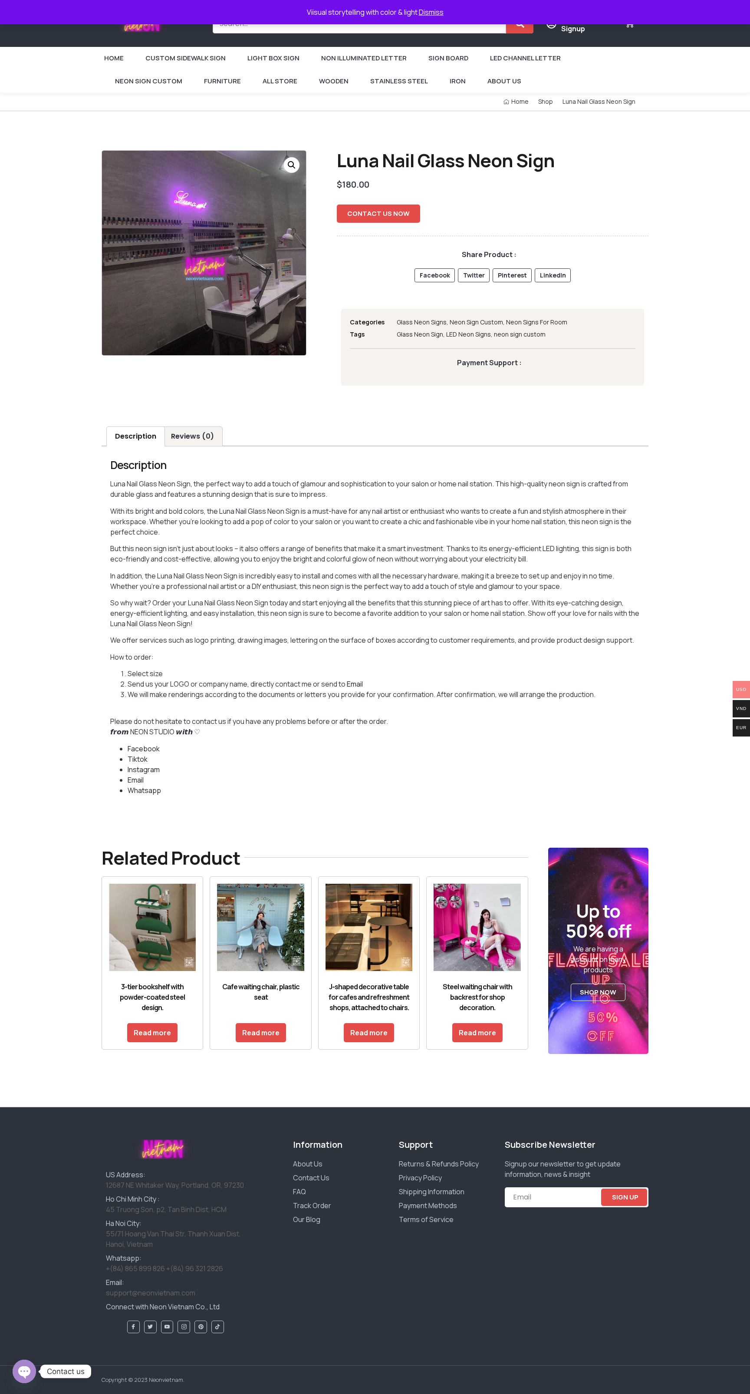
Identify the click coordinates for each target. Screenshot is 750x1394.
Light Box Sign (273, 58)
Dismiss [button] (431, 12)
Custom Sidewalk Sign (185, 58)
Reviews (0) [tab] (192, 436)
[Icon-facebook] (133, 1327)
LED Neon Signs (468, 334)
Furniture (222, 81)
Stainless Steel (399, 81)
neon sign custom (520, 334)
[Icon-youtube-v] (167, 1327)
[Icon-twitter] (150, 1327)
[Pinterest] (200, 1327)
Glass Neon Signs (422, 322)
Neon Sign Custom (148, 81)
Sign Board (448, 58)
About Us (504, 81)
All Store (280, 81)
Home (114, 58)
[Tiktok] (217, 1327)
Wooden (334, 81)
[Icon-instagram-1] (184, 1327)
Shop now (598, 992)
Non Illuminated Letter (364, 58)
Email (355, 684)
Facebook (144, 748)
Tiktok (138, 759)
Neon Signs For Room (536, 322)
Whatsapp (144, 790)
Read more (152, 1032)
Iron (458, 81)
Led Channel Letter (525, 58)
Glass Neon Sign (420, 334)
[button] (291, 165)
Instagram (144, 769)
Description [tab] (135, 436)
